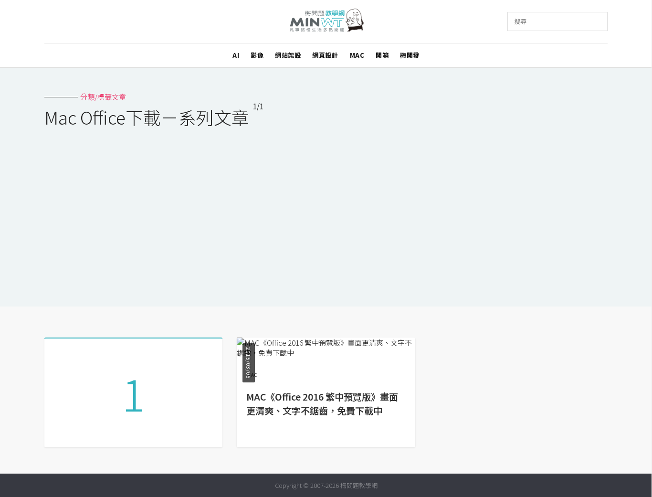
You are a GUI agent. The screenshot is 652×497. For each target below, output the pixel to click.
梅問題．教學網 (326, 21)
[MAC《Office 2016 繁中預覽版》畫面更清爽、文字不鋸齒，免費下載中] (326, 353)
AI (235, 55)
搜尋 (520, 21)
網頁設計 (325, 55)
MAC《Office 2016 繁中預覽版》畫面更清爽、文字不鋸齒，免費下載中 (322, 403)
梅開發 (410, 55)
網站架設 (288, 55)
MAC (357, 55)
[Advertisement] (326, 211)
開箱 (382, 55)
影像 (257, 55)
